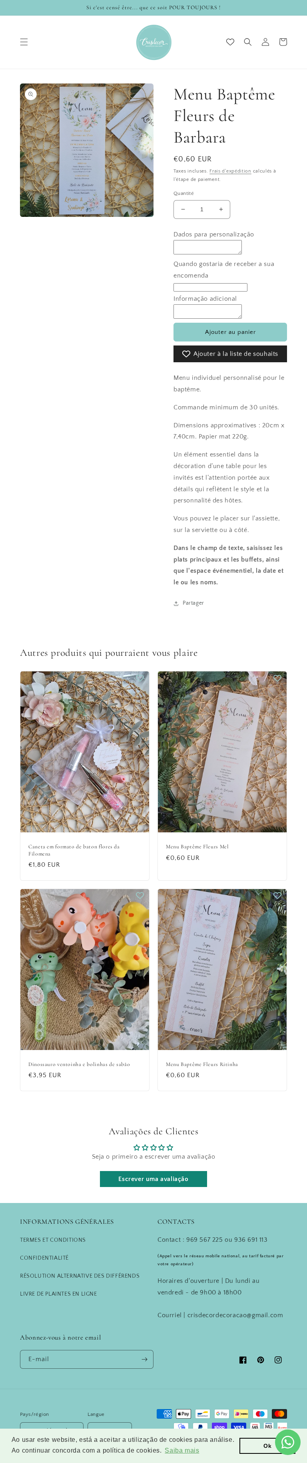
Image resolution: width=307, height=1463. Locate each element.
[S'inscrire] (144, 1359)
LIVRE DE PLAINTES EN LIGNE (58, 1294)
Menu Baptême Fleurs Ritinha (202, 1064)
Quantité (183, 193)
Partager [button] (193, 603)
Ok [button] (267, 1446)
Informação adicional (205, 298)
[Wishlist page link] (230, 42)
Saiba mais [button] (182, 1450)
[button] (24, 42)
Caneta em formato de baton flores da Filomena (74, 850)
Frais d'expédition (230, 171)
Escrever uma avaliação (153, 1179)
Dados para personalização (213, 234)
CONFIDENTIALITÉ (44, 1258)
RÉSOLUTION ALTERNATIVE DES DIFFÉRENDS (80, 1276)
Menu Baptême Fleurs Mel (197, 846)
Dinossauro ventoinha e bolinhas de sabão (79, 1064)
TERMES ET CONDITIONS (53, 1240)
